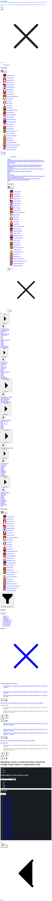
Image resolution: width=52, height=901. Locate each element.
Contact (3, 772)
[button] (26, 160)
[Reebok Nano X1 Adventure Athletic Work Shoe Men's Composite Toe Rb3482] (26, 729)
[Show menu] (2, 7)
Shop (3, 768)
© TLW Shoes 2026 (7, 838)
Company (4, 770)
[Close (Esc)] (1, 842)
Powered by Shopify (7, 839)
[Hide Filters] (26, 681)
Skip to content (4, 1)
